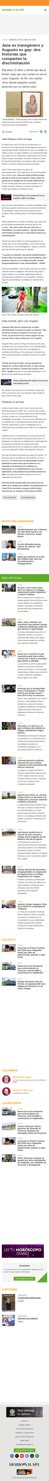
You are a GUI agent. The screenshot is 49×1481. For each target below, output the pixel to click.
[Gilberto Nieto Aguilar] (6, 1079)
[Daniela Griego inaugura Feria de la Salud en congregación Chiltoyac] (9, 916)
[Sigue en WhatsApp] (41, 132)
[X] (17, 1456)
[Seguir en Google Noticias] (45, 132)
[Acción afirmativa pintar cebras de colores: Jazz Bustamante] (9, 545)
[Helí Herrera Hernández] (6, 1091)
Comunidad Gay (27, 497)
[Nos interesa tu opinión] (24, 1412)
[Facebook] (12, 1456)
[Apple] (32, 1456)
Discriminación (10, 497)
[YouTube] (22, 1456)
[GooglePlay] (37, 1456)
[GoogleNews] (27, 1456)
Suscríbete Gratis (24, 1279)
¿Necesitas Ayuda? (24, 1450)
